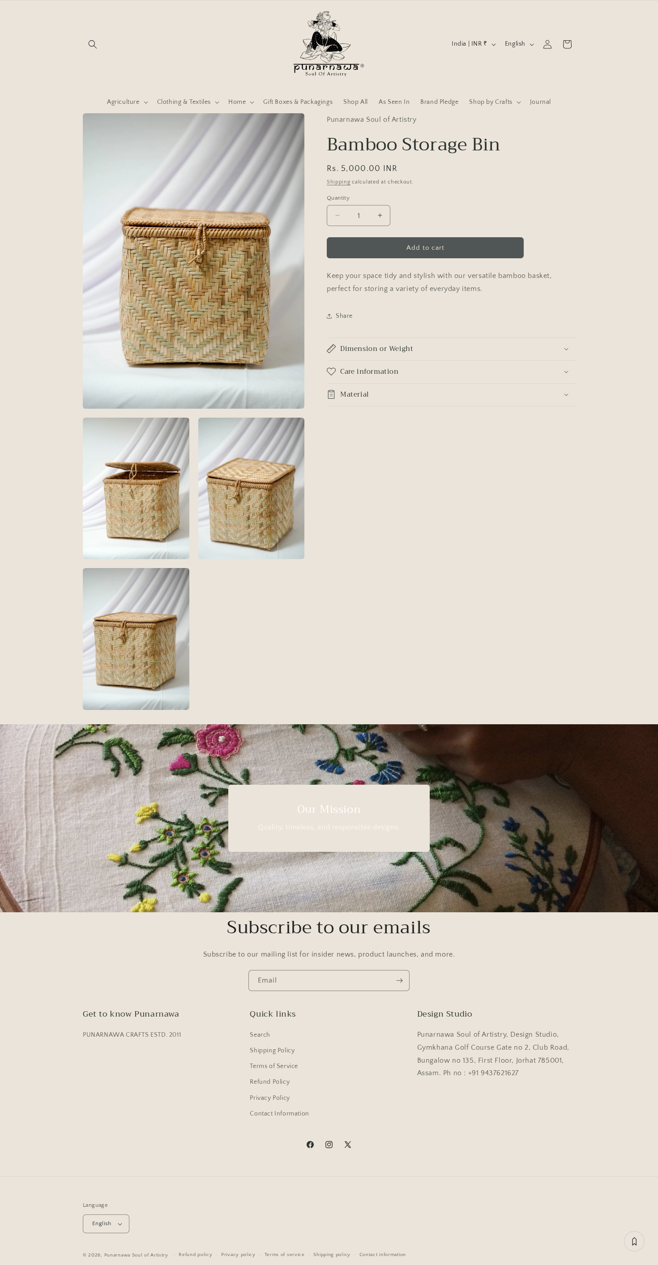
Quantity (338, 197)
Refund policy (195, 1254)
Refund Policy (270, 1082)
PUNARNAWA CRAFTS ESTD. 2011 (132, 1034)
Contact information (382, 1254)
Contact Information (279, 1113)
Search (260, 1034)
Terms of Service (274, 1066)
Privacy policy (238, 1254)
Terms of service (285, 1254)
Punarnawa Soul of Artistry (136, 1255)
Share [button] (344, 315)
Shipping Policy (272, 1050)
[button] (93, 44)
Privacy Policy (270, 1098)
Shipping (338, 181)
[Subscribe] (399, 980)
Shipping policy (331, 1254)
